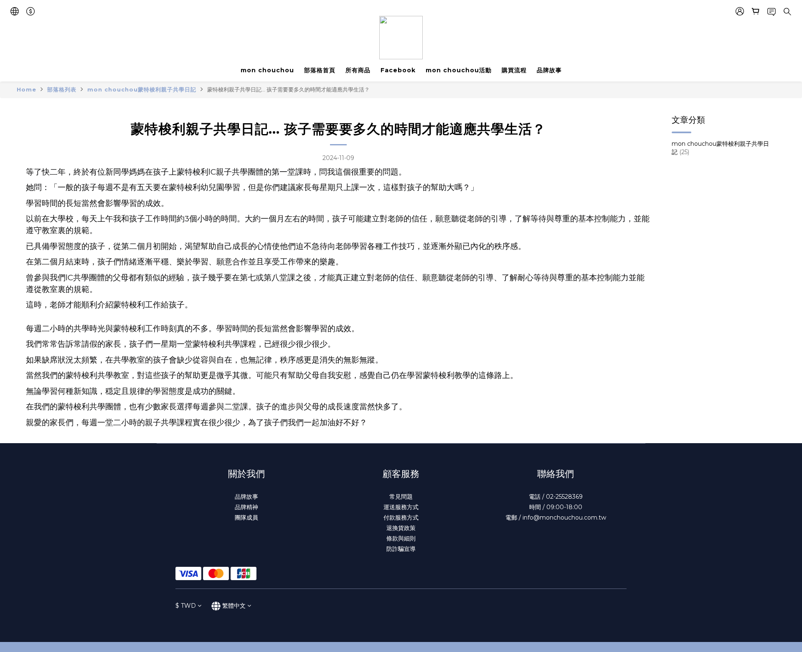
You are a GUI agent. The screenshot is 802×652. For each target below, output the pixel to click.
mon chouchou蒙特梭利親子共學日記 (141, 89)
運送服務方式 (401, 507)
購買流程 (514, 70)
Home (26, 89)
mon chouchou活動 (459, 70)
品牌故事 (549, 70)
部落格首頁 (319, 70)
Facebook (398, 70)
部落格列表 (61, 89)
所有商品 (358, 70)
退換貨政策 (401, 528)
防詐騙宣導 (401, 549)
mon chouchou (267, 70)
